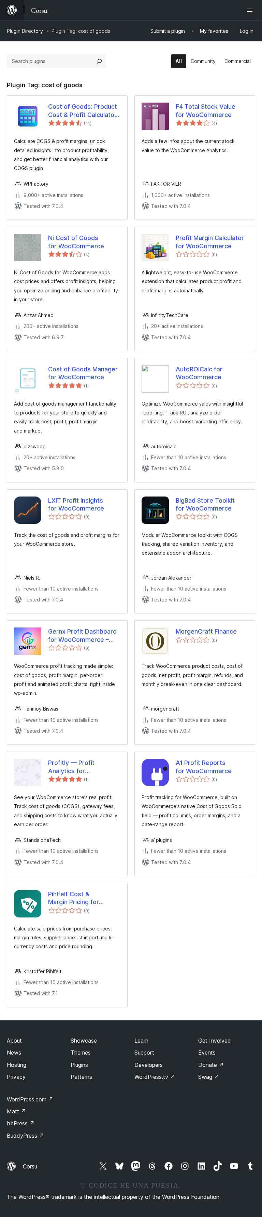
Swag (208, 1076)
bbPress (20, 1123)
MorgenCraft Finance (206, 631)
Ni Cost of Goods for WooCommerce (76, 241)
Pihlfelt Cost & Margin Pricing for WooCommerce (73, 898)
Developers (148, 1064)
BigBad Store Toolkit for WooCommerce (205, 504)
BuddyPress (25, 1135)
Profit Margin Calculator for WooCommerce (210, 241)
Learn (141, 1040)
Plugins (79, 1064)
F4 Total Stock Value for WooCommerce (205, 110)
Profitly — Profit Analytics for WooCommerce (71, 767)
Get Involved (214, 1040)
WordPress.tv (154, 1076)
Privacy (16, 1076)
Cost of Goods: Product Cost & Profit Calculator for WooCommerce (82, 111)
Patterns (81, 1076)
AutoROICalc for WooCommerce (199, 373)
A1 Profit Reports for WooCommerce (204, 766)
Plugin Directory (25, 31)
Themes (81, 1052)
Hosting (16, 1064)
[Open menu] (251, 10)
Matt (16, 1111)
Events (207, 1052)
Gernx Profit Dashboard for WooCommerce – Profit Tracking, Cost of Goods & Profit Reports (82, 636)
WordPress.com (30, 1099)
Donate (211, 1064)
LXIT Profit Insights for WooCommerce (76, 504)
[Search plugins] (99, 61)
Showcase (84, 1040)
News (14, 1052)
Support (144, 1052)
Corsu (30, 1166)
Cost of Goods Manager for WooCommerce (83, 373)
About (14, 1040)
